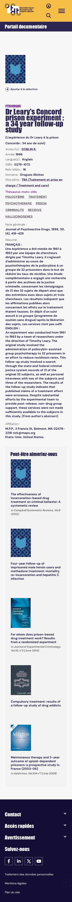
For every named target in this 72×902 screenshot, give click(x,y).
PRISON (41, 203)
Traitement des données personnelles (29, 874)
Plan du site (12, 892)
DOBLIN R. (29, 149)
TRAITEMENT (37, 197)
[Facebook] (9, 861)
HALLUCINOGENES (19, 217)
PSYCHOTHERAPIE (18, 203)
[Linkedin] (19, 861)
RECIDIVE (35, 210)
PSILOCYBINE (14, 197)
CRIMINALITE (14, 210)
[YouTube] (39, 861)
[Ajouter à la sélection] (7, 89)
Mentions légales (15, 883)
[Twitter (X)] (29, 861)
